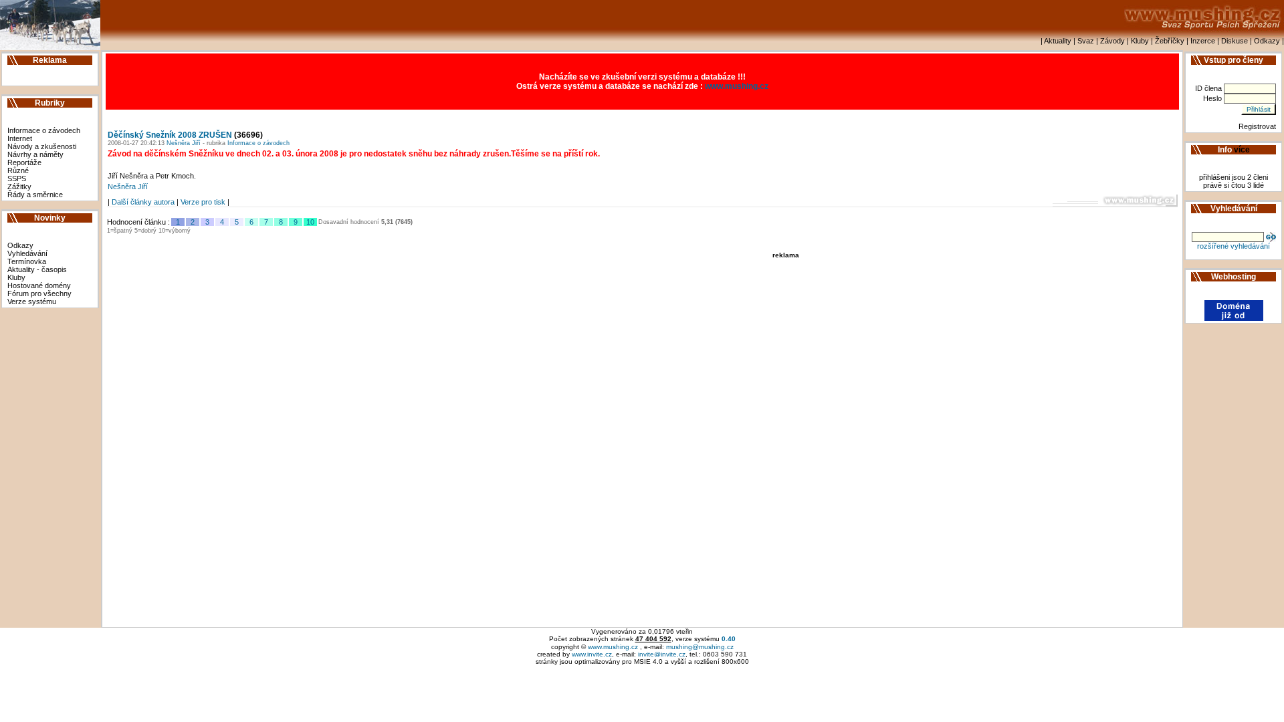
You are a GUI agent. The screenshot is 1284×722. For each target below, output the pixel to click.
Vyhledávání (27, 253)
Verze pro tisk (203, 202)
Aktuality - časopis (37, 269)
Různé (18, 170)
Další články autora (143, 202)
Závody (1112, 41)
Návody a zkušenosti (41, 146)
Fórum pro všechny (39, 293)
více (1242, 149)
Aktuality (1057, 41)
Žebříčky (1169, 41)
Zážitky (19, 187)
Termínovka (26, 261)
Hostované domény (39, 285)
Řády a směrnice (35, 195)
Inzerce (1202, 41)
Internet (19, 138)
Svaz (1085, 41)
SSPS (16, 178)
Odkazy (1267, 41)
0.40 (729, 638)
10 (310, 222)
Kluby (1140, 41)
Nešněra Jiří (183, 143)
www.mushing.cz (736, 86)
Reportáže (24, 162)
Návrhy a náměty (35, 154)
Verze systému (31, 301)
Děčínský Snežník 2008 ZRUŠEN (170, 135)
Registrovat (1257, 126)
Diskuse (1234, 41)
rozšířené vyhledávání (1233, 246)
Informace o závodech (43, 130)
